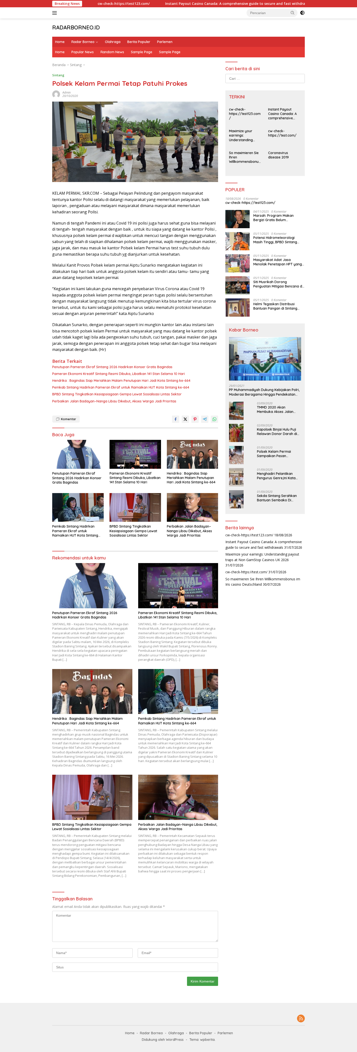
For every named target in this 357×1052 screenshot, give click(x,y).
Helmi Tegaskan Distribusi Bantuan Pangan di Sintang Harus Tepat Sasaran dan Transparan (275, 306)
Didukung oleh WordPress (163, 1039)
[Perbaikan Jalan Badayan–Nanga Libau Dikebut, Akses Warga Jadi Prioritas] (192, 507)
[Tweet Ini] (185, 419)
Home (60, 42)
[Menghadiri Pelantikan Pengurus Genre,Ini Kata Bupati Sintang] (236, 477)
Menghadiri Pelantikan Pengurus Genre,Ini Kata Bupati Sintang (276, 475)
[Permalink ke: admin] (56, 93)
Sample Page (141, 52)
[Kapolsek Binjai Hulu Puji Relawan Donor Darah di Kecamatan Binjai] (236, 433)
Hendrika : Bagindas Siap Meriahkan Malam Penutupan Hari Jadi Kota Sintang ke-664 (121, 380)
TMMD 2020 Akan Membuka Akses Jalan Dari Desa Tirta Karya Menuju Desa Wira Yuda (276, 409)
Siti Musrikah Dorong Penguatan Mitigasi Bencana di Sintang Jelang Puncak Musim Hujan (278, 284)
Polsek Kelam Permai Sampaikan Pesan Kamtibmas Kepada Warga (274, 453)
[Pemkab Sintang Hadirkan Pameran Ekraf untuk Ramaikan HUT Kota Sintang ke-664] (78, 507)
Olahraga (112, 42)
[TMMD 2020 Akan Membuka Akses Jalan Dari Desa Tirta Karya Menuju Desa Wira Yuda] (236, 411)
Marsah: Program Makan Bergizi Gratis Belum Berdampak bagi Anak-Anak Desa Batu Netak (276, 217)
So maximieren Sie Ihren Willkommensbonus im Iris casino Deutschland (244, 157)
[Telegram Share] (204, 419)
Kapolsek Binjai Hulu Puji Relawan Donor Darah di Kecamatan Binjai (277, 431)
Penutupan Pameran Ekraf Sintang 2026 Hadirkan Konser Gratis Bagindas (112, 367)
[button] (293, 13)
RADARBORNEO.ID (76, 27)
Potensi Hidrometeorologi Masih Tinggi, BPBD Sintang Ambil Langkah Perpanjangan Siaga (277, 239)
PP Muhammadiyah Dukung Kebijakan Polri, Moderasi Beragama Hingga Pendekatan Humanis (264, 392)
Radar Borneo (82, 42)
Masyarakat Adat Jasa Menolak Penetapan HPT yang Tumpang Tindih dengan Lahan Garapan (278, 262)
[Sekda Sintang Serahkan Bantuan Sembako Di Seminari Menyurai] (236, 499)
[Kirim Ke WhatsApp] (214, 419)
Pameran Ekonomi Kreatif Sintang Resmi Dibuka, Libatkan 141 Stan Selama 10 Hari (118, 374)
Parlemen (164, 42)
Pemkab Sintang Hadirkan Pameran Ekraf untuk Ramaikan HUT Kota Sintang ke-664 (120, 387)
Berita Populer (138, 42)
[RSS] (301, 1019)
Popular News (82, 52)
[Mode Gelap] (302, 13)
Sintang (58, 75)
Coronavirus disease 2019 (278, 155)
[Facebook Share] (175, 419)
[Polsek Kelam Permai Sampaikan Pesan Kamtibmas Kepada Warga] (236, 455)
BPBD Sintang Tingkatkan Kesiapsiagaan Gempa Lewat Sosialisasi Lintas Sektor (117, 394)
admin (66, 92)
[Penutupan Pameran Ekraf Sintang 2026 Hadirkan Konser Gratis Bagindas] (78, 454)
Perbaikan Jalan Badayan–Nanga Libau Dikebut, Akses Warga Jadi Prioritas (114, 401)
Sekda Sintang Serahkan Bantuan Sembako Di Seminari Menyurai (277, 498)
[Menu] (55, 13)
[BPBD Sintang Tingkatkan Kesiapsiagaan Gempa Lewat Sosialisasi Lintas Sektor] (135, 507)
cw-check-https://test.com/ (282, 133)
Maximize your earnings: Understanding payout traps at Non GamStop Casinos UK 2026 (242, 135)
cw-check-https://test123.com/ (88, 3)
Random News (112, 52)
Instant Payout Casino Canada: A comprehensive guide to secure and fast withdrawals (203, 3)
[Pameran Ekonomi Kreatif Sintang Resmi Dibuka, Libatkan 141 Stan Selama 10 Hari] (135, 454)
